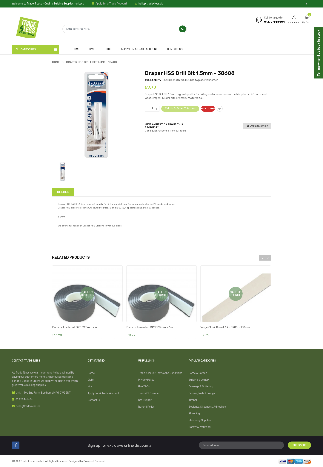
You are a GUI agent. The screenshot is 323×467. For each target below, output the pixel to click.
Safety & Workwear (200, 426)
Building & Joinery (199, 379)
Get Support (145, 399)
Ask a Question (259, 126)
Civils (91, 379)
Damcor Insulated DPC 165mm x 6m (149, 327)
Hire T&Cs (144, 386)
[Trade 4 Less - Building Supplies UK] (294, 461)
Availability (153, 80)
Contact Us (94, 399)
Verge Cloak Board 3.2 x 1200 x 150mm (225, 327)
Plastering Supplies (200, 420)
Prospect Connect (94, 461)
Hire (90, 386)
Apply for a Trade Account (111, 3)
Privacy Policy (146, 379)
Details (63, 192)
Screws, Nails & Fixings (202, 393)
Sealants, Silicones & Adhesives (207, 406)
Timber (193, 399)
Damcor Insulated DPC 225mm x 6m (75, 327)
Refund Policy (146, 406)
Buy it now (208, 108)
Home (91, 372)
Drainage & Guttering (201, 386)
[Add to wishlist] (220, 109)
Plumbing (194, 413)
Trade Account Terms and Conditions (160, 372)
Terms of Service (148, 393)
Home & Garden (198, 372)
